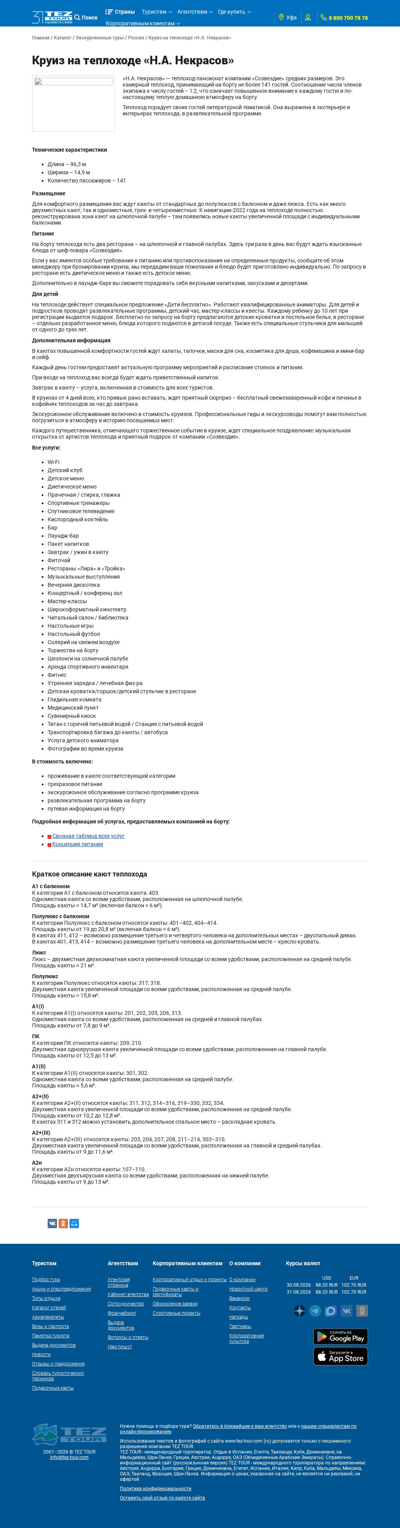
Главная (41, 37)
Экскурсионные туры (100, 37)
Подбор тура (46, 1279)
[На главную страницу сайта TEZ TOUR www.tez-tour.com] (52, 17)
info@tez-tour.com (69, 1457)
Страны (125, 11)
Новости (41, 1354)
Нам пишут (120, 1346)
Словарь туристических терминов (58, 1375)
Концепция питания (77, 844)
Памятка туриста (50, 1335)
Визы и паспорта (50, 1326)
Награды (238, 1317)
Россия (136, 37)
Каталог (62, 37)
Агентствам (192, 12)
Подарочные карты (53, 1388)
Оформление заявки (175, 1303)
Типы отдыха (46, 1298)
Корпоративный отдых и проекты (190, 1279)
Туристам (154, 12)
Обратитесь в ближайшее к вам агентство (240, 1426)
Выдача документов (54, 1345)
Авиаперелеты (48, 1317)
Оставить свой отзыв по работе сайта (162, 1498)
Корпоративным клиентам (140, 23)
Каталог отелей (49, 1307)
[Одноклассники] (63, 1223)
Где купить (231, 12)
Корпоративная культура (246, 1338)
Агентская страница (119, 1282)
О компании (242, 1279)
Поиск (90, 17)
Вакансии (239, 1298)
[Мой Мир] (74, 1223)
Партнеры (240, 1326)
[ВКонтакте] (52, 1223)
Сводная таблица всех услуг (88, 836)
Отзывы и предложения (58, 1363)
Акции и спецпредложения (61, 1288)
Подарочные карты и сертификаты (175, 1291)
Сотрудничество (126, 1303)
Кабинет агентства (128, 1294)
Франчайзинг (122, 1313)
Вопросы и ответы (128, 1337)
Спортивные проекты (176, 1313)
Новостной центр (248, 1288)
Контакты (240, 1307)
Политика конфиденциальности (155, 1488)
